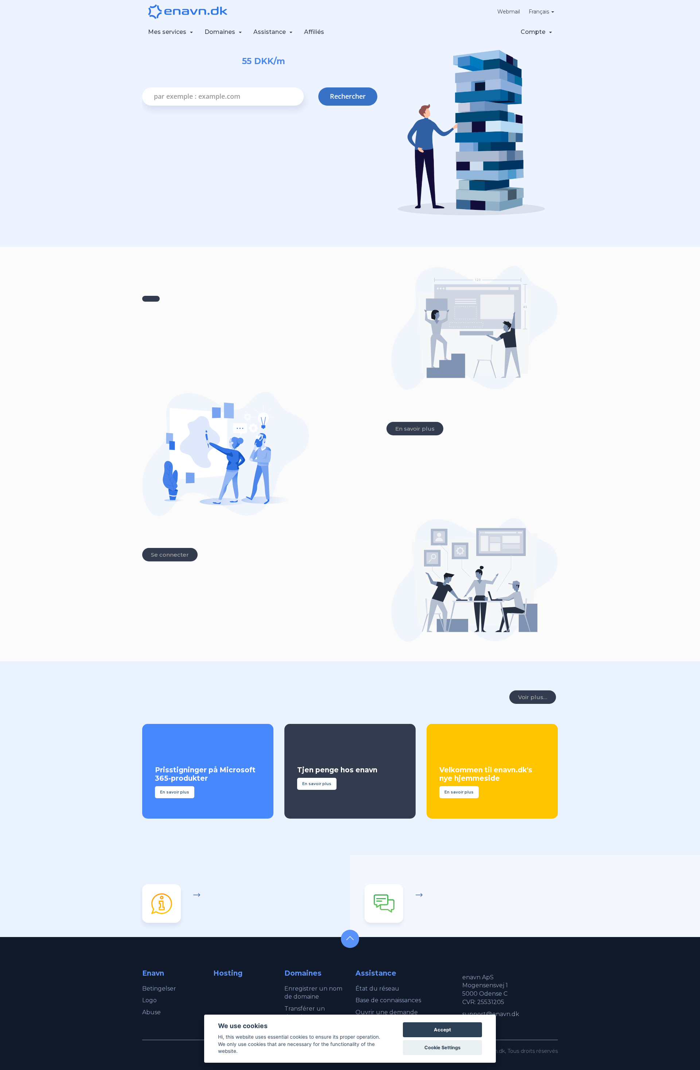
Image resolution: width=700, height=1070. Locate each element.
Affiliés (314, 31)
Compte (534, 31)
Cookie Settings (442, 1047)
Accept (442, 1029)
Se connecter (170, 554)
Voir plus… (532, 697)
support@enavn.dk (490, 1014)
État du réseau (377, 988)
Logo (149, 1000)
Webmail (508, 11)
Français (540, 11)
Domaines (221, 31)
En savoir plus (415, 428)
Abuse (151, 1012)
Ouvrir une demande (386, 1012)
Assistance (271, 31)
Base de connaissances (388, 1000)
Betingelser (159, 988)
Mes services (168, 31)
